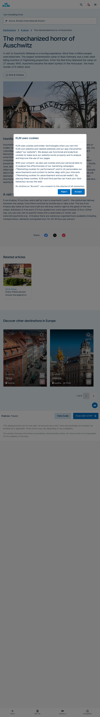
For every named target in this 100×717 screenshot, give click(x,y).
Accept (78, 191)
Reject (64, 191)
